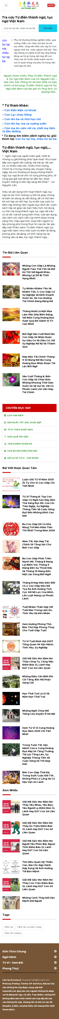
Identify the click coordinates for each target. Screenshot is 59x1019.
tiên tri (8, 927)
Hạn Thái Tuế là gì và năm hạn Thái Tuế (35, 695)
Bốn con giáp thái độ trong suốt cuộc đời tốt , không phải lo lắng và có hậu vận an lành (38, 777)
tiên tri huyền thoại (29, 927)
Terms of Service (31, 983)
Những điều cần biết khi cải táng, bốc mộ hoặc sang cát (37, 679)
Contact (15, 980)
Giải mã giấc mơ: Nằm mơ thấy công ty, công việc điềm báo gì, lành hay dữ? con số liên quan (38, 663)
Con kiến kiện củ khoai (20, 110)
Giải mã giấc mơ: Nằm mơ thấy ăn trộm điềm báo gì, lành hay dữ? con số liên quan (37, 827)
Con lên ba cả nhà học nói (22, 119)
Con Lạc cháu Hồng (18, 114)
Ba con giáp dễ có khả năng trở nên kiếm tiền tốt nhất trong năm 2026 (38, 527)
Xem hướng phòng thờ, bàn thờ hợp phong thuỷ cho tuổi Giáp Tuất (38, 627)
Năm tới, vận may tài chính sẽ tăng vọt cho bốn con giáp (36, 544)
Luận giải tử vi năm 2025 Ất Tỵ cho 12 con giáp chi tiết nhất (38, 482)
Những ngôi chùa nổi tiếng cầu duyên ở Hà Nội (38, 712)
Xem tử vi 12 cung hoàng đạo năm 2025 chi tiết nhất (38, 731)
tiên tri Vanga (12, 933)
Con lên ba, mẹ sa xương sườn (25, 123)
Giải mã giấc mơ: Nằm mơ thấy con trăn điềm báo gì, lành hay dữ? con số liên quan (37, 884)
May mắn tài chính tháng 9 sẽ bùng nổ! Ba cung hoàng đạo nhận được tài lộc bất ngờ (38, 361)
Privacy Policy (11, 983)
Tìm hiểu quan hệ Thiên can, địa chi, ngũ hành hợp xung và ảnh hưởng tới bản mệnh (37, 866)
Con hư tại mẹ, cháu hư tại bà (36, 139)
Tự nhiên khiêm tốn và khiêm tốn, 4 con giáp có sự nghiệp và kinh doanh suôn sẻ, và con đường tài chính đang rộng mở (38, 295)
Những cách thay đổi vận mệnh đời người (38, 899)
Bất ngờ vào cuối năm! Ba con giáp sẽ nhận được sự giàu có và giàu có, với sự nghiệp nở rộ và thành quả (38, 340)
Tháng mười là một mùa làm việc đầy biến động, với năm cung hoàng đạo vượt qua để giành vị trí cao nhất (38, 317)
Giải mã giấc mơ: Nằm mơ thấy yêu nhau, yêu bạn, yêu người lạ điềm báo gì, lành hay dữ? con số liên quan (38, 808)
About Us (48, 983)
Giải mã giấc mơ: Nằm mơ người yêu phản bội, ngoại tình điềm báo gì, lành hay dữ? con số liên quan (38, 847)
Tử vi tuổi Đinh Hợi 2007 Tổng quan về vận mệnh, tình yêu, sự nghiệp (38, 644)
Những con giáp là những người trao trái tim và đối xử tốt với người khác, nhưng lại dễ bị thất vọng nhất (38, 272)
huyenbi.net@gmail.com (35, 980)
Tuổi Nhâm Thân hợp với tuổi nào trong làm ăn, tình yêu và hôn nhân (37, 610)
